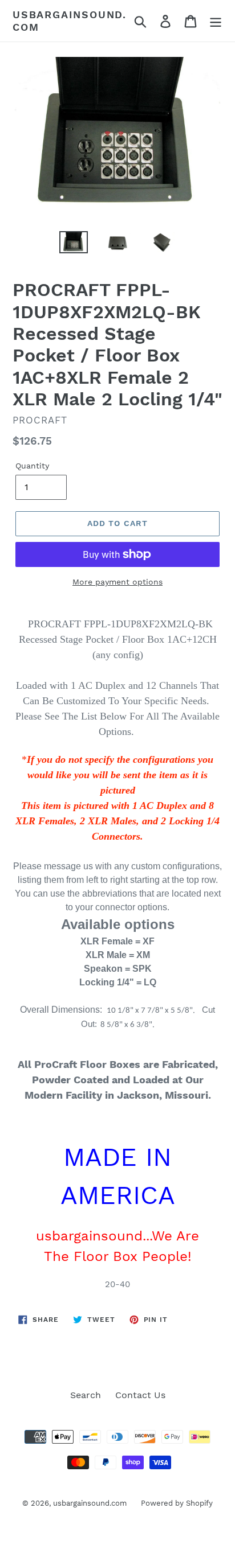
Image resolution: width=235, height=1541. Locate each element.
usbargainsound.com (70, 21)
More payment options (117, 581)
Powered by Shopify (177, 1503)
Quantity (32, 465)
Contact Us (140, 1395)
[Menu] (215, 21)
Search (85, 1395)
